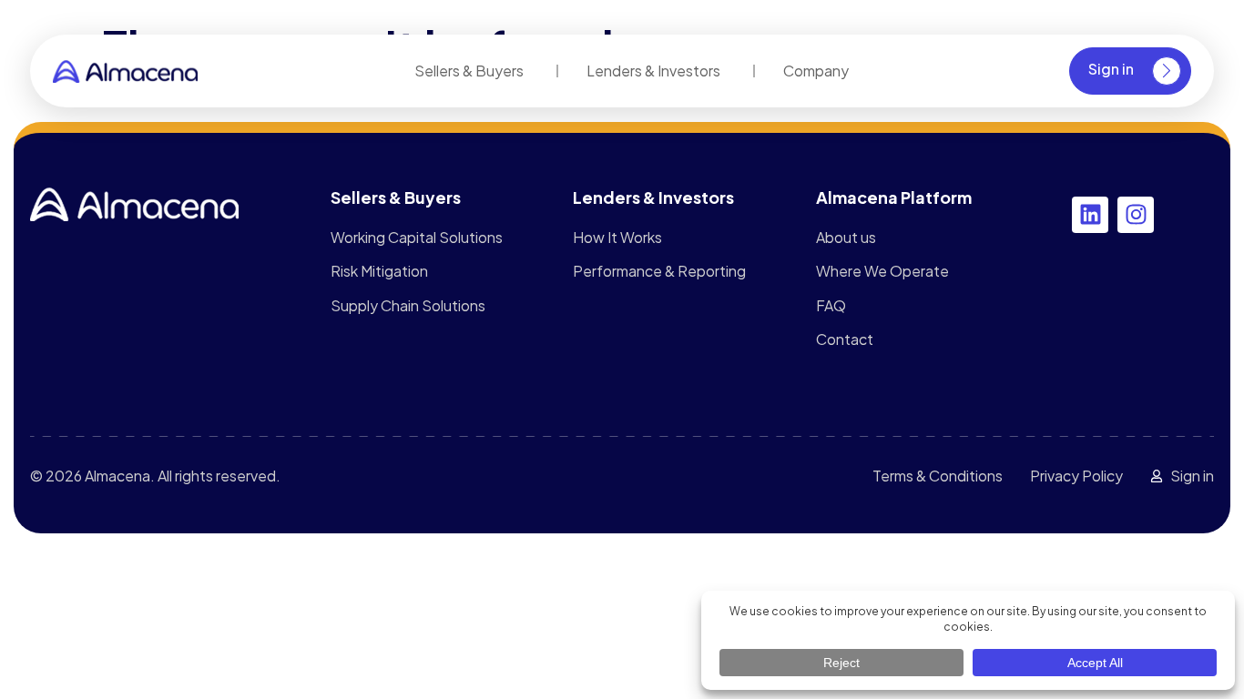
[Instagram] (1135, 215)
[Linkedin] (1090, 215)
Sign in (1111, 68)
